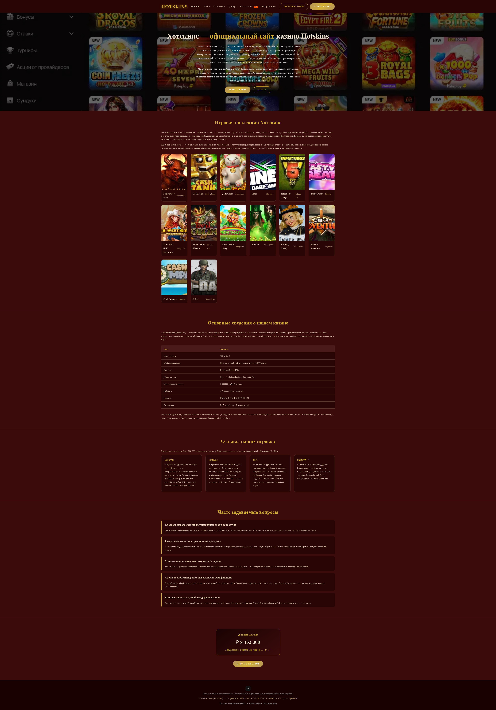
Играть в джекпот (248, 663)
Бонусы (262, 89)
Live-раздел (219, 6)
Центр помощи (268, 6)
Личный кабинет (293, 6)
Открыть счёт (322, 6)
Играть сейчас (237, 89)
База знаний (249, 6)
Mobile (206, 6)
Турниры (232, 6)
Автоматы (195, 6)
